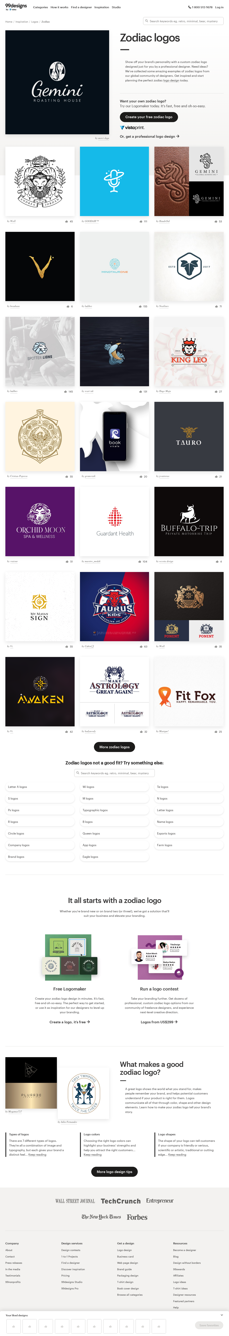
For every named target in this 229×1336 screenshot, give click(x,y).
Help (176, 1307)
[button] (221, 1315)
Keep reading (37, 1154)
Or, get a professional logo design (147, 136)
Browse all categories (130, 1294)
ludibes (88, 306)
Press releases (13, 1262)
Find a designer (81, 7)
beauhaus (15, 306)
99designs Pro (69, 1288)
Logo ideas (179, 1281)
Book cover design (128, 1288)
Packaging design (127, 1275)
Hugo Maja (165, 391)
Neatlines (164, 306)
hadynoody (90, 731)
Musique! (164, 731)
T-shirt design (125, 1281)
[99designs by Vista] (16, 7)
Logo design (124, 1250)
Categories (40, 7)
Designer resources (184, 1294)
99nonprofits (13, 1281)
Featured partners (183, 1301)
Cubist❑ (89, 646)
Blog (176, 1256)
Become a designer (184, 1250)
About (8, 1250)
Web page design (127, 1262)
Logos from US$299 (157, 1022)
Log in (219, 7)
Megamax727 (15, 1111)
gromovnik (90, 476)
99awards (179, 1269)
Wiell (13, 221)
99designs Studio (71, 1281)
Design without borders (187, 1262)
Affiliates (178, 1275)
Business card (125, 1256)
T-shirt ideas (180, 1288)
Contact (10, 1256)
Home (9, 21)
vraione (14, 561)
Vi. (11, 646)
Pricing (65, 1275)
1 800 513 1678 (202, 7)
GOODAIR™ (92, 221)
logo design (171, 80)
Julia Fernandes (69, 1122)
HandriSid (164, 221)
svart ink (89, 391)
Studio (116, 7)
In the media (12, 1269)
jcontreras (164, 476)
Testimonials (12, 1275)
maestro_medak (92, 561)
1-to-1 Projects (69, 1256)
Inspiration (101, 7)
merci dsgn (103, 138)
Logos (35, 21)
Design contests (70, 1250)
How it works (59, 7)
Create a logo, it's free (68, 1022)
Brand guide (124, 1269)
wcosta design (166, 561)
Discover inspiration (73, 1269)
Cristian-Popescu (18, 476)
